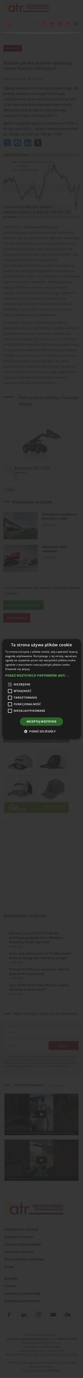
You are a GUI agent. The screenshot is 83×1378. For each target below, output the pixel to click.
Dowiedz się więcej (17, 669)
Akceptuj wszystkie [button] (41, 721)
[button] (41, 675)
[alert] (41, 689)
